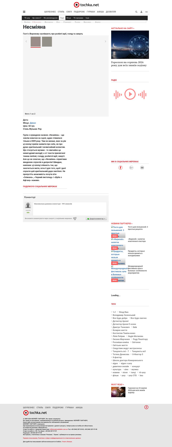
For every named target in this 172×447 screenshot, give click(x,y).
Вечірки (27, 21)
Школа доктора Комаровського (128, 360)
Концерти (37, 21)
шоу (123, 375)
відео (115, 363)
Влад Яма (123, 312)
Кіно (58, 21)
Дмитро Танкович (121, 327)
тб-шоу (142, 372)
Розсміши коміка (121, 342)
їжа (141, 375)
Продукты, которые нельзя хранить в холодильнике (136, 253)
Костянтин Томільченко (124, 333)
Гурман (91, 12)
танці (133, 372)
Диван (33, 123)
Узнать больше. (67, 441)
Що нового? (36, 18)
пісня (125, 372)
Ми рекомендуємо (51, 18)
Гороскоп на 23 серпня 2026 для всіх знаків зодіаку (137, 390)
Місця (68, 18)
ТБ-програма (78, 18)
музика (134, 369)
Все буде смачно (139, 318)
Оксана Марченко (121, 339)
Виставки (87, 21)
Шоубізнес (50, 12)
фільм (115, 375)
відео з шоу (126, 363)
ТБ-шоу (27, 18)
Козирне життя (120, 330)
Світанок (136, 342)
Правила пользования (30, 438)
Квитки (97, 21)
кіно (126, 369)
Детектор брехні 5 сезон (124, 324)
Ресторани (49, 21)
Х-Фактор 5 (137, 354)
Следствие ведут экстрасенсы (127, 348)
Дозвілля (111, 12)
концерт (136, 366)
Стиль (61, 12)
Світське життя (120, 345)
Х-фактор (117, 357)
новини (116, 372)
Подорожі (79, 12)
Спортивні (67, 21)
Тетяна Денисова (121, 354)
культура (117, 369)
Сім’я (69, 12)
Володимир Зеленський (124, 315)
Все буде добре (120, 318)
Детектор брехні (120, 321)
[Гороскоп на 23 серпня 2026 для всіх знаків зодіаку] (118, 392)
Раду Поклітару (140, 339)
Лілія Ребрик (119, 336)
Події (62, 18)
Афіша (100, 12)
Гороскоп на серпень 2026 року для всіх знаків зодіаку (129, 63)
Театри (77, 21)
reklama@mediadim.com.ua (59, 429)
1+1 (114, 312)
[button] (141, 12)
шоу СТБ (133, 375)
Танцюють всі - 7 (121, 351)
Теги (113, 304)
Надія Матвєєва (135, 336)
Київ (135, 327)
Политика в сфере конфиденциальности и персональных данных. (59, 438)
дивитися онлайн (121, 366)
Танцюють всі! (139, 351)
